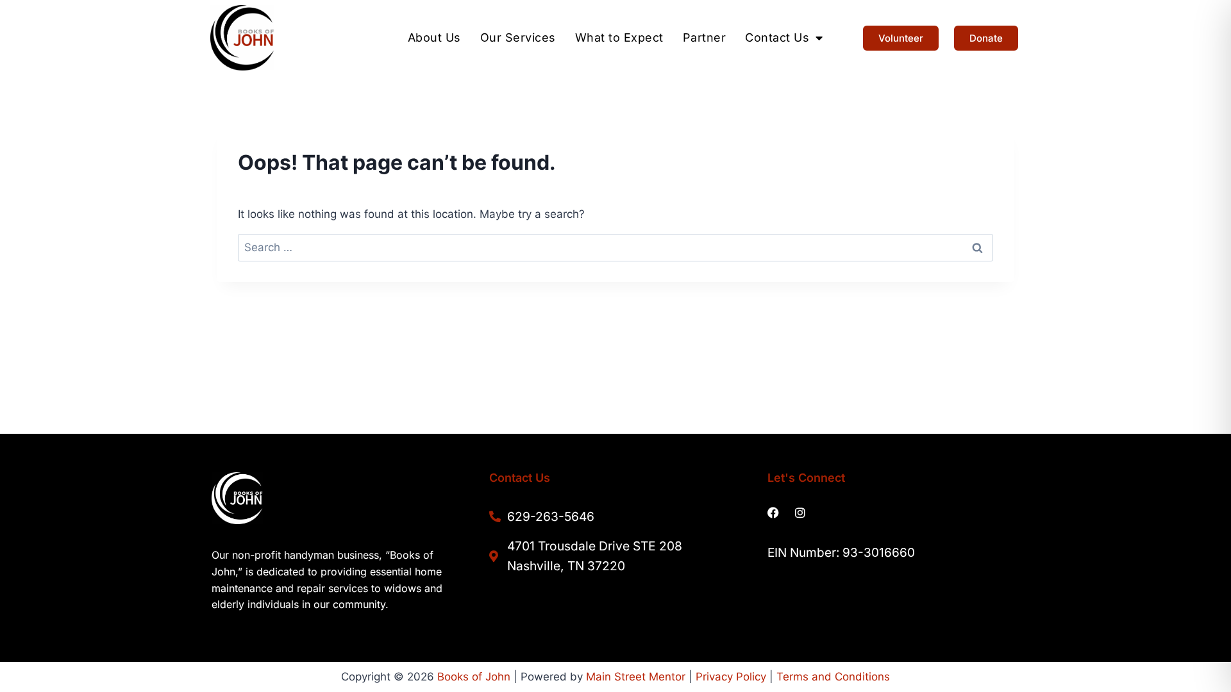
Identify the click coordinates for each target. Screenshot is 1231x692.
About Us (434, 37)
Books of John (473, 676)
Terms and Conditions (833, 676)
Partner (704, 37)
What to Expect (619, 37)
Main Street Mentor (635, 676)
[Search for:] (615, 247)
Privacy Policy (731, 676)
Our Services (518, 37)
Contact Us (777, 37)
